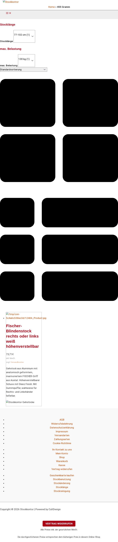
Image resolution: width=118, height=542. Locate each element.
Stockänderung (62, 483)
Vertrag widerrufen (62, 469)
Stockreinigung (62, 491)
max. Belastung (8, 65)
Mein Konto (62, 453)
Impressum (62, 431)
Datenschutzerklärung (62, 427)
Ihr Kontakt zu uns (62, 449)
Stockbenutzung (62, 479)
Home (51, 6)
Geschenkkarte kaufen (62, 475)
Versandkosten (17, 362)
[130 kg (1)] (24, 59)
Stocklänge (6, 41)
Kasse (62, 465)
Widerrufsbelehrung (62, 423)
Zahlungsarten (62, 439)
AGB (62, 419)
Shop (62, 457)
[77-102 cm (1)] (22, 34)
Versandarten (62, 435)
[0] (22, 31)
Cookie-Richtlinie (62, 443)
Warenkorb (62, 461)
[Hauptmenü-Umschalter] (8, 13)
